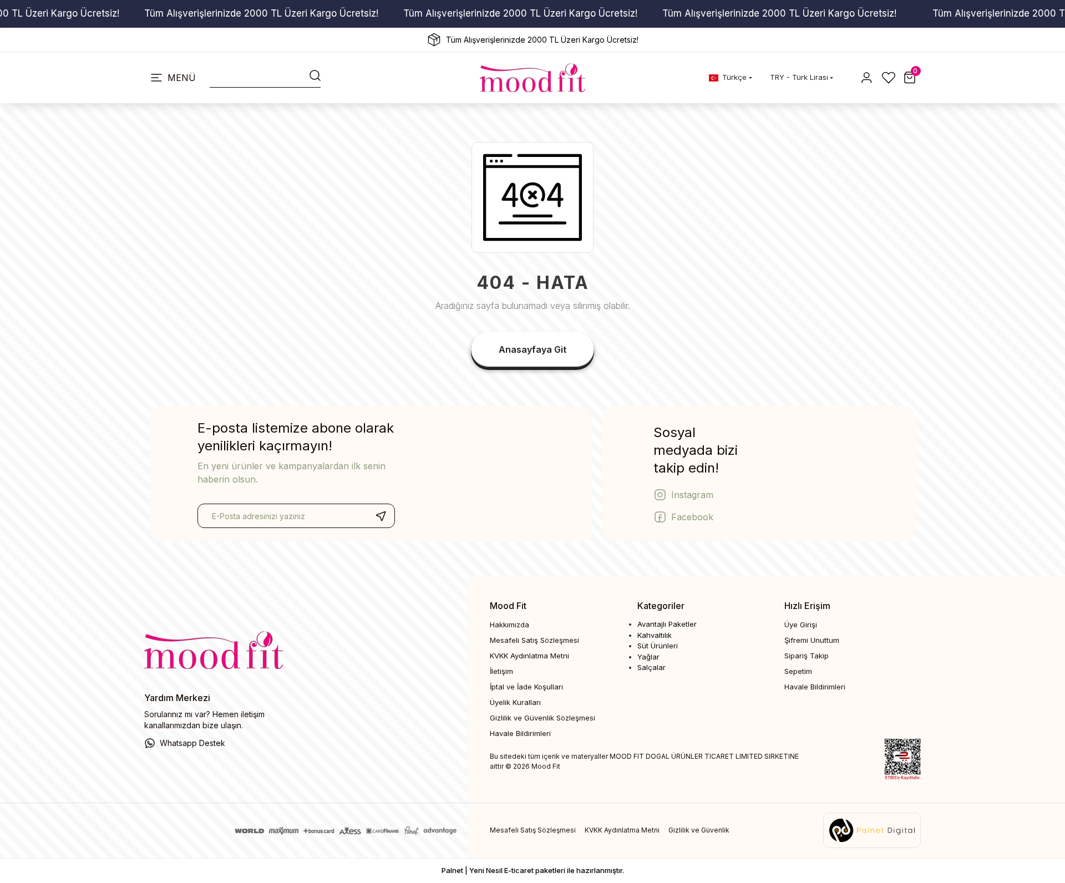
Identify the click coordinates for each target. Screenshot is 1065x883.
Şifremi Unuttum (811, 640)
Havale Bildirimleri (520, 733)
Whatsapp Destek (192, 743)
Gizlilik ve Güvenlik (698, 830)
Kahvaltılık (654, 635)
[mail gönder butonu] (380, 516)
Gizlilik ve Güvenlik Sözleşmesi (542, 717)
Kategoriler (660, 605)
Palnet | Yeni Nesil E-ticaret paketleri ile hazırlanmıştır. (533, 870)
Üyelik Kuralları (515, 702)
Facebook (692, 516)
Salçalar (651, 667)
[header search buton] (315, 74)
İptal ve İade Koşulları (526, 686)
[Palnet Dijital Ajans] (872, 829)
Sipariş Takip (806, 655)
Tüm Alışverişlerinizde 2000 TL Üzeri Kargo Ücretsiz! (261, 13)
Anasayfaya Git (532, 349)
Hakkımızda (509, 624)
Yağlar (648, 656)
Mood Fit (508, 605)
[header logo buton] (532, 77)
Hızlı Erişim (807, 605)
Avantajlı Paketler (667, 624)
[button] (909, 78)
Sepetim (798, 671)
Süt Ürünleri (657, 645)
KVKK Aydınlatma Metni (529, 655)
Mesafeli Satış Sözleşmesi (534, 640)
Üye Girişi (800, 624)
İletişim (501, 671)
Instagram (692, 494)
